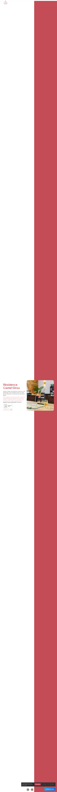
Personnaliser (51, 784)
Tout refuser (45, 784)
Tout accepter (38, 784)
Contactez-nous (50, 789)
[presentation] (28, 789)
